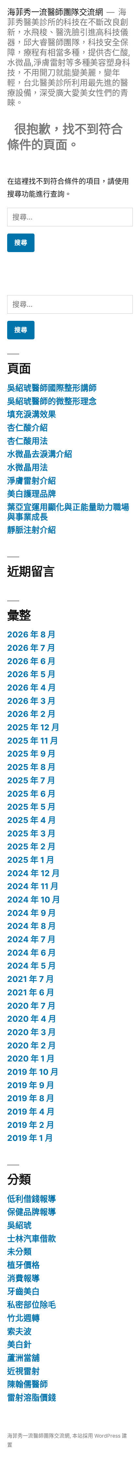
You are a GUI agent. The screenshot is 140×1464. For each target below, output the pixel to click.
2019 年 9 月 (30, 1085)
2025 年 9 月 (31, 754)
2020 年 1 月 (31, 1058)
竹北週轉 (23, 1318)
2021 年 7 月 (30, 979)
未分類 (19, 1252)
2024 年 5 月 (31, 966)
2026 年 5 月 (31, 674)
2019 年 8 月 (30, 1098)
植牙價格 (23, 1265)
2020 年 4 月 (31, 1019)
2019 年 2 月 (30, 1125)
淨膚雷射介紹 (31, 481)
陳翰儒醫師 (27, 1384)
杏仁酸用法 (27, 441)
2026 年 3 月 (31, 701)
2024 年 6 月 (31, 953)
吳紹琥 (19, 1225)
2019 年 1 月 (30, 1138)
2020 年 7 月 (31, 1006)
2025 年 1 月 (30, 860)
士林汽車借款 (31, 1239)
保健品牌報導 (31, 1212)
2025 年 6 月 (31, 794)
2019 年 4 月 (31, 1111)
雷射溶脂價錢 (31, 1397)
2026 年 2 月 (31, 714)
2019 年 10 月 (33, 1072)
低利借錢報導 (31, 1199)
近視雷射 (23, 1371)
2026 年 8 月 (31, 634)
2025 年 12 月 (33, 727)
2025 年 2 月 (31, 846)
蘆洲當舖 (23, 1358)
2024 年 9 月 (31, 913)
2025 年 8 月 (31, 767)
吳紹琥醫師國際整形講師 (52, 388)
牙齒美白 (23, 1291)
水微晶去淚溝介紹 (39, 454)
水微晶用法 (27, 467)
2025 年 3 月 (31, 833)
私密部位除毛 (31, 1305)
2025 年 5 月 (31, 807)
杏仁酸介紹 (27, 428)
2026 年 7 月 (31, 648)
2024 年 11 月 (33, 886)
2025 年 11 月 (32, 741)
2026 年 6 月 (31, 661)
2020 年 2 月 (31, 1045)
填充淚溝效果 (31, 414)
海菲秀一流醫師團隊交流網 (55, 12)
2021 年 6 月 (30, 992)
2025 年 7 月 (31, 780)
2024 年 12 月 (33, 873)
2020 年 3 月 (31, 1032)
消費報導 (23, 1278)
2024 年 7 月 (31, 939)
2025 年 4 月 (31, 820)
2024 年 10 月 (33, 899)
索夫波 (19, 1331)
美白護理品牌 (31, 494)
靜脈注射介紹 (31, 530)
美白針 (19, 1344)
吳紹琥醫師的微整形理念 (52, 401)
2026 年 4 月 (31, 687)
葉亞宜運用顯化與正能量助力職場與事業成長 (68, 512)
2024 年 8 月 (31, 926)
